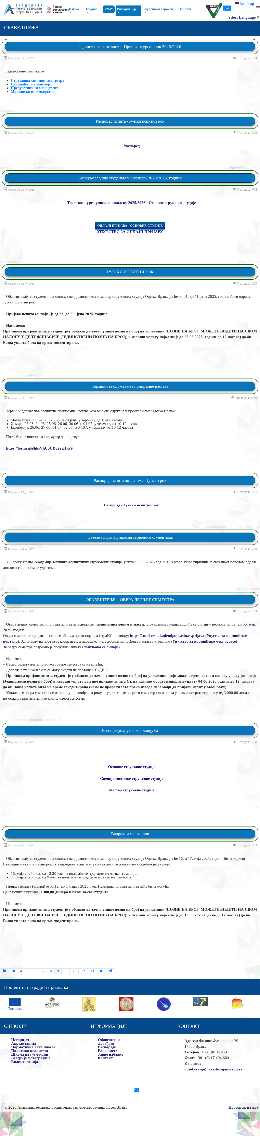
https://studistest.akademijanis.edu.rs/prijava (167, 635)
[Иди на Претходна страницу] (13, 971)
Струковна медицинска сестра (37, 80)
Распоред (132, 146)
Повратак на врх (244, 1107)
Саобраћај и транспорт (31, 84)
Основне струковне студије (131, 767)
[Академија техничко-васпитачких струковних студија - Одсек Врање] (22, 10)
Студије (91, 9)
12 (83, 971)
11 (74, 971)
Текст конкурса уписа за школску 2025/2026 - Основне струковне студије (131, 203)
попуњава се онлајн (100, 647)
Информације (127, 9)
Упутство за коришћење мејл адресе (204, 641)
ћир (251, 4)
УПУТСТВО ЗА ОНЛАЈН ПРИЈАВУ (130, 232)
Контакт (185, 9)
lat (242, 4)
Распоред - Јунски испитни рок (131, 505)
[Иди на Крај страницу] (110, 971)
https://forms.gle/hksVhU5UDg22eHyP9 (39, 448)
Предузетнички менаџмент (34, 88)
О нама (74, 9)
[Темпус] (15, 1004)
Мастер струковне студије (131, 790)
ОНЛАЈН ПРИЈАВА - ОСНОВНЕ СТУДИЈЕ (130, 225)
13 (92, 971)
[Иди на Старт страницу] (4, 971)
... (28, 971)
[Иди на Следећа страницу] (101, 971)
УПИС (109, 9)
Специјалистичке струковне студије (131, 778)
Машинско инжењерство (32, 91)
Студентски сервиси (158, 9)
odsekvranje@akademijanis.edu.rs (213, 1069)
